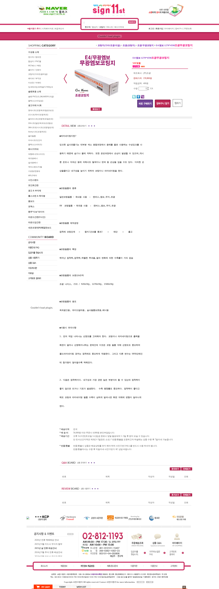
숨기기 (184, 587)
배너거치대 (119, 27)
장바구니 (179, 29)
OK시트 (109, 27)
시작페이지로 (47, 29)
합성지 (95, 27)
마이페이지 (169, 29)
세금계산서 (59, 29)
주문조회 (188, 29)
